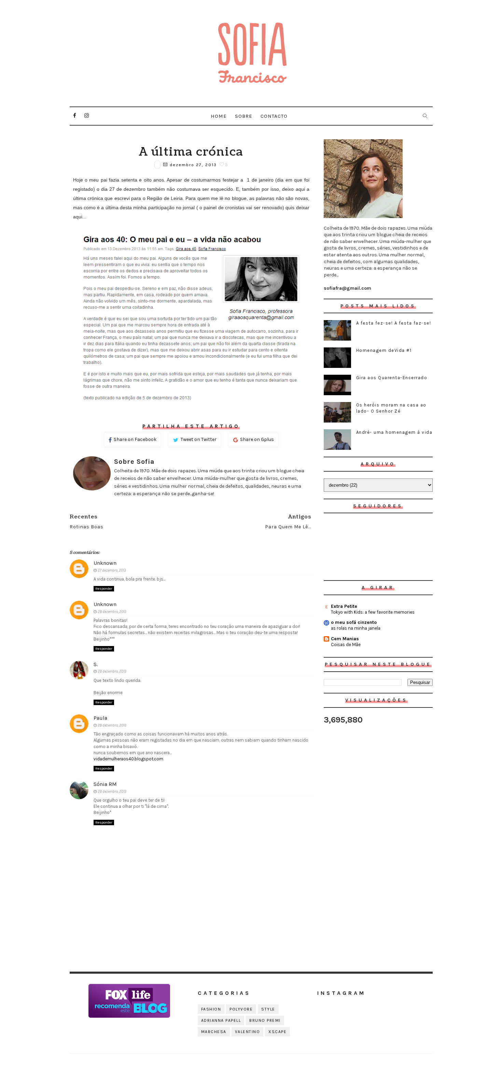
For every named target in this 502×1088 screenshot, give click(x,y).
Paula (100, 718)
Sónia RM (105, 784)
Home (219, 116)
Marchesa (213, 1031)
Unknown (105, 563)
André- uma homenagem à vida (394, 432)
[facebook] (75, 116)
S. (96, 664)
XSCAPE (277, 1031)
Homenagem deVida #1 (384, 350)
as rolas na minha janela (355, 628)
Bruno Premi (265, 1020)
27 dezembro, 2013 (112, 570)
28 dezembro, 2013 (112, 612)
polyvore (241, 1009)
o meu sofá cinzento (354, 622)
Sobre (243, 116)
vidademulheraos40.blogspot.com (128, 758)
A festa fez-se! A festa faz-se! (393, 323)
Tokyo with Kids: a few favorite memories (373, 612)
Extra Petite (344, 606)
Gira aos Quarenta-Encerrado (392, 377)
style (268, 1009)
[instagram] (87, 116)
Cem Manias (345, 639)
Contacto (274, 116)
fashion (211, 1009)
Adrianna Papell (221, 1020)
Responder (103, 589)
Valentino (247, 1031)
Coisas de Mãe (346, 644)
